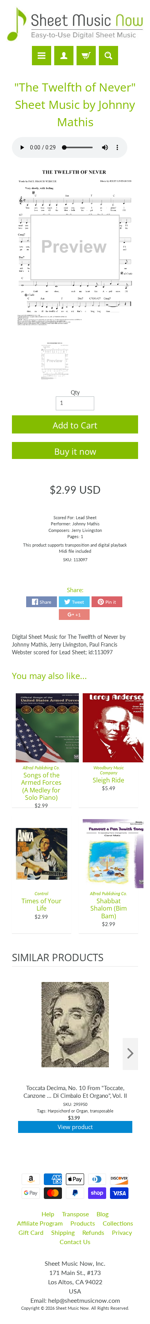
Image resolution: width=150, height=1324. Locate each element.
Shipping (63, 1232)
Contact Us (75, 1241)
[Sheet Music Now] (75, 24)
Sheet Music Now (72, 1307)
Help (48, 1213)
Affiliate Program (40, 1223)
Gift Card (30, 1232)
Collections (118, 1223)
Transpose (75, 1213)
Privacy (122, 1232)
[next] (130, 1054)
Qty (75, 392)
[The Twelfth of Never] (55, 361)
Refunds (93, 1232)
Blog (102, 1213)
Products (82, 1223)
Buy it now (75, 451)
